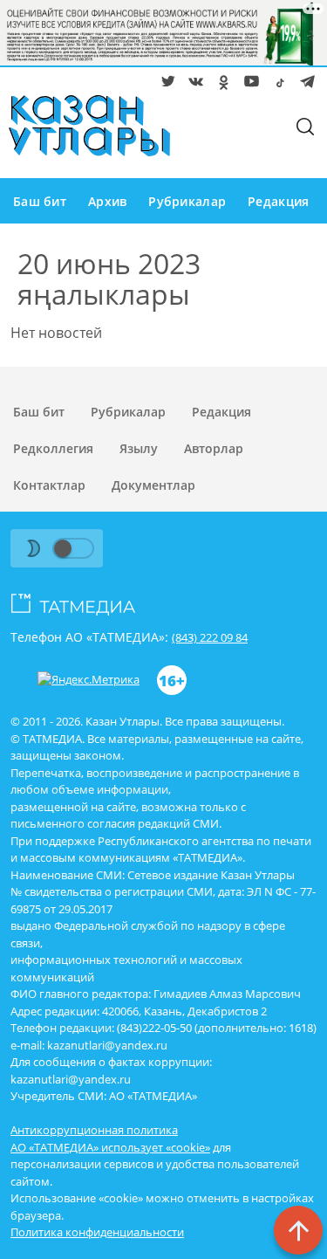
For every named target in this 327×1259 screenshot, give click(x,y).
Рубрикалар (187, 201)
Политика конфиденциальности (97, 1232)
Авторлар (213, 448)
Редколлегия (53, 448)
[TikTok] (276, 85)
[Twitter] (165, 85)
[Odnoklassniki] (221, 85)
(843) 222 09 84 (210, 637)
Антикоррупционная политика (94, 1130)
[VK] (193, 85)
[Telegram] (304, 85)
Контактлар (49, 485)
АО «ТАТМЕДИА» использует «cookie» (110, 1147)
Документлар (153, 485)
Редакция (278, 201)
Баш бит (39, 201)
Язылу (138, 448)
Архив (107, 201)
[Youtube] (248, 85)
